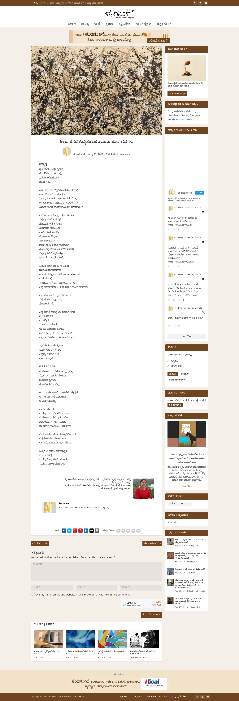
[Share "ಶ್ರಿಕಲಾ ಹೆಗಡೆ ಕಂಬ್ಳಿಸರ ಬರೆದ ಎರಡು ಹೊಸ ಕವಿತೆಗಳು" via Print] (97, 530)
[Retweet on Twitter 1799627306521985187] (174, 230)
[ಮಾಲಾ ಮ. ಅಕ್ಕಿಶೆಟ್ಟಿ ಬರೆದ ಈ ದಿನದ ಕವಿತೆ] (48, 639)
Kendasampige (182, 208)
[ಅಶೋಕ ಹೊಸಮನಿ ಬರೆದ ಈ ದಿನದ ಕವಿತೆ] (80, 639)
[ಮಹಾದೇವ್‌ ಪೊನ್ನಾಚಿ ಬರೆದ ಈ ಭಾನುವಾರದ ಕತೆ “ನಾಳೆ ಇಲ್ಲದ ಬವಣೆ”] (170, 600)
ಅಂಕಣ (72, 24)
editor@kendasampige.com (179, 120)
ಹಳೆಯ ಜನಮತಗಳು (177, 380)
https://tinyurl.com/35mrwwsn (182, 295)
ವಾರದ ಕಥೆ (190, 607)
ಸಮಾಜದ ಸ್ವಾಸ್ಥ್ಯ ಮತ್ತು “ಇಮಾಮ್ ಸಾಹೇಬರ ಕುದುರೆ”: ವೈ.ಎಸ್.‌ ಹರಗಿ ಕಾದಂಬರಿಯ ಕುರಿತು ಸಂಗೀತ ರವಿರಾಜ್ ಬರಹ (186, 458)
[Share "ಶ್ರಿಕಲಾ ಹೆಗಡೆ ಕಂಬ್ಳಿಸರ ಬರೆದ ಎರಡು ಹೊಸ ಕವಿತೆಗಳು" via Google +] (75, 530)
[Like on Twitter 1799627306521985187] (180, 230)
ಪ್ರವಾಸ (109, 24)
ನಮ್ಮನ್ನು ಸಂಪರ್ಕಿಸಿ (179, 697)
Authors (163, 697)
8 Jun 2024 (196, 238)
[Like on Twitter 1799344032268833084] (180, 300)
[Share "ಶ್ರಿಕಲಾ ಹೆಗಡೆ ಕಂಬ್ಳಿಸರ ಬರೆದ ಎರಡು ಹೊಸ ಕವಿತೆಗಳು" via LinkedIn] (86, 530)
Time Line (150, 697)
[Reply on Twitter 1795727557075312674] (169, 327)
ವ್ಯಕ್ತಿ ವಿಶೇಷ (124, 24)
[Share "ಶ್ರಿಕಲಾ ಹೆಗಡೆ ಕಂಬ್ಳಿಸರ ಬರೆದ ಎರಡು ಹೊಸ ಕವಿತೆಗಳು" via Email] (91, 530)
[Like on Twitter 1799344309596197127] (180, 267)
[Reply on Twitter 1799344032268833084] (169, 300)
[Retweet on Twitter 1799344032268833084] (174, 300)
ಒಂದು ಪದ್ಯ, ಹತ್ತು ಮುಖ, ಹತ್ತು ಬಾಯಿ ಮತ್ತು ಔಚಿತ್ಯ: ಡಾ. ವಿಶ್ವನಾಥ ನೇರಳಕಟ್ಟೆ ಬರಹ (190, 556)
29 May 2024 (197, 308)
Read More (187, 486)
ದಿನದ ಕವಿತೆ (112, 155)
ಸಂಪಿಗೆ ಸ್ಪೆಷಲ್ (143, 24)
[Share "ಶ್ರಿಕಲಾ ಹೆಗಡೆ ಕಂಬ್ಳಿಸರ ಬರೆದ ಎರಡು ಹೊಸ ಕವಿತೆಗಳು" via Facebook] (64, 530)
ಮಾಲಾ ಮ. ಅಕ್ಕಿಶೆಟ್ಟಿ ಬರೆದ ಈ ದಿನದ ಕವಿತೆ (47, 653)
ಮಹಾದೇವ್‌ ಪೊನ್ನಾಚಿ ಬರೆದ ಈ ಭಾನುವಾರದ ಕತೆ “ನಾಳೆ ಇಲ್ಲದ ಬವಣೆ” (188, 601)
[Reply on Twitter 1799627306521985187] (169, 230)
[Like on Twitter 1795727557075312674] (180, 327)
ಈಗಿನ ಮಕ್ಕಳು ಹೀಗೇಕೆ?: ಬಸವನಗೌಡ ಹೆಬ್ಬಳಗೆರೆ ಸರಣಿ (76, 3)
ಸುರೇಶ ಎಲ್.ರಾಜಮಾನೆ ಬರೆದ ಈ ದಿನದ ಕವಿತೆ (143, 653)
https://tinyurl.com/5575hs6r (181, 225)
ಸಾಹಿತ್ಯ (84, 24)
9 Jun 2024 (196, 208)
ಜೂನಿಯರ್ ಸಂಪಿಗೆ (177, 94)
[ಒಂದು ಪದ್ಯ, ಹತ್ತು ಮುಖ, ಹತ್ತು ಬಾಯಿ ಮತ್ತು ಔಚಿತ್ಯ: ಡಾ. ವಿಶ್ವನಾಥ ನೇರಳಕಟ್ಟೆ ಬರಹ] (170, 555)
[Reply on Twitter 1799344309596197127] (169, 267)
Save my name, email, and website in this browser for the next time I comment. (82, 595)
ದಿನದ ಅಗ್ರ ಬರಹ (192, 546)
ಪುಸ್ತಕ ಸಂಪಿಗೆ (164, 24)
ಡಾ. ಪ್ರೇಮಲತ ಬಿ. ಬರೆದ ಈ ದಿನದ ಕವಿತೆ (111, 653)
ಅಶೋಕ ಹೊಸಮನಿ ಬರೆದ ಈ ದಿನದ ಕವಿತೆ (79, 653)
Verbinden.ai (78, 697)
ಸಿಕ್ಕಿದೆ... (174, 361)
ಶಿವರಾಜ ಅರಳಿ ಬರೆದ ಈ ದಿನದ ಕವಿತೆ (190, 569)
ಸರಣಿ (97, 24)
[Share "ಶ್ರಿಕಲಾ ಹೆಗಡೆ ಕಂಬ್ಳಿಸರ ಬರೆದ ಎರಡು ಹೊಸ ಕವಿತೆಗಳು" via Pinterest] (80, 530)
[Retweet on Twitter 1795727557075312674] (174, 327)
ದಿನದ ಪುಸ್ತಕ (191, 591)
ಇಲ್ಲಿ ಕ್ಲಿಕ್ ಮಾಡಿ (175, 405)
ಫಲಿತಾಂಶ (185, 374)
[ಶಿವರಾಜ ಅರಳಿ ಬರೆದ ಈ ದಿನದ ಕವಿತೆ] (170, 571)
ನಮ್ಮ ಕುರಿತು (122, 697)
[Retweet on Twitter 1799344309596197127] (174, 267)
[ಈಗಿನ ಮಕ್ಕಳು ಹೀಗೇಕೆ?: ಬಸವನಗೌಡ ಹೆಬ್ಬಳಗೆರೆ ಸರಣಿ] (170, 541)
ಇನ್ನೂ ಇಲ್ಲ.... (177, 366)
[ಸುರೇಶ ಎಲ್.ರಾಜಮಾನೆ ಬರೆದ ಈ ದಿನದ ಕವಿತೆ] (144, 639)
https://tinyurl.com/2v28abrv (181, 262)
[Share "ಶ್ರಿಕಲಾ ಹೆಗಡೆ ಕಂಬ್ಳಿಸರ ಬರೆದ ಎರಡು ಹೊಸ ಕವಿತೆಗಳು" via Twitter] (69, 530)
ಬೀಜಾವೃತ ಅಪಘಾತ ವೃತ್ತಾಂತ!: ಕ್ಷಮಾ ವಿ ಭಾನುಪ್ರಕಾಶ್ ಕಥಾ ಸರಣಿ (185, 85)
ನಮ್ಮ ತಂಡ (137, 697)
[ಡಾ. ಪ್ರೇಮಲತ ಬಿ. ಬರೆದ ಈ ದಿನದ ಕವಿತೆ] (112, 639)
